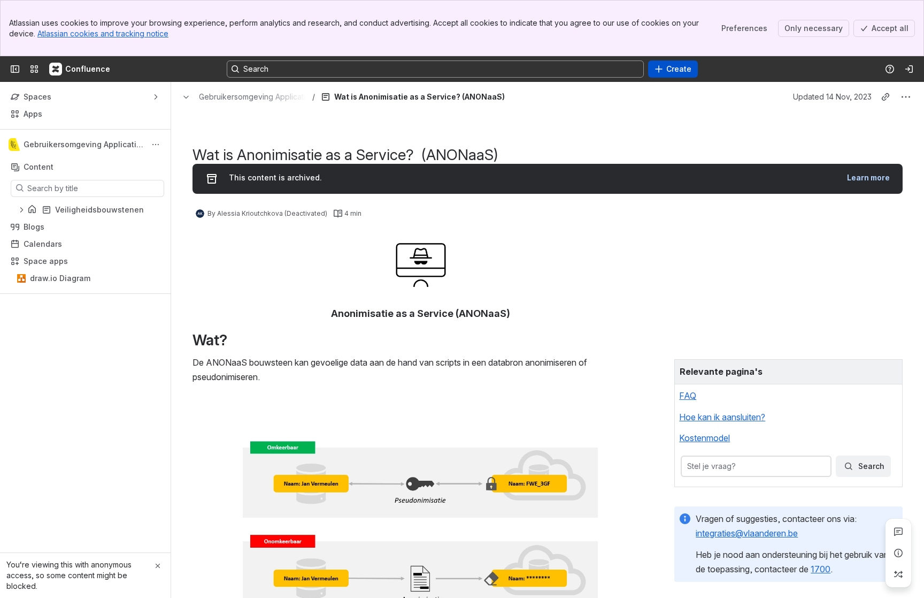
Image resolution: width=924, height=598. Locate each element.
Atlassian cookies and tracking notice (102, 33)
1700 (820, 569)
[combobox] (688, 466)
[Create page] (898, 574)
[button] (891, 370)
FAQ (687, 395)
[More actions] (155, 144)
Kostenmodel (704, 438)
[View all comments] (898, 531)
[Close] (157, 565)
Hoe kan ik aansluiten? (722, 417)
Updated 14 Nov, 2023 (832, 96)
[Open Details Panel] (898, 553)
